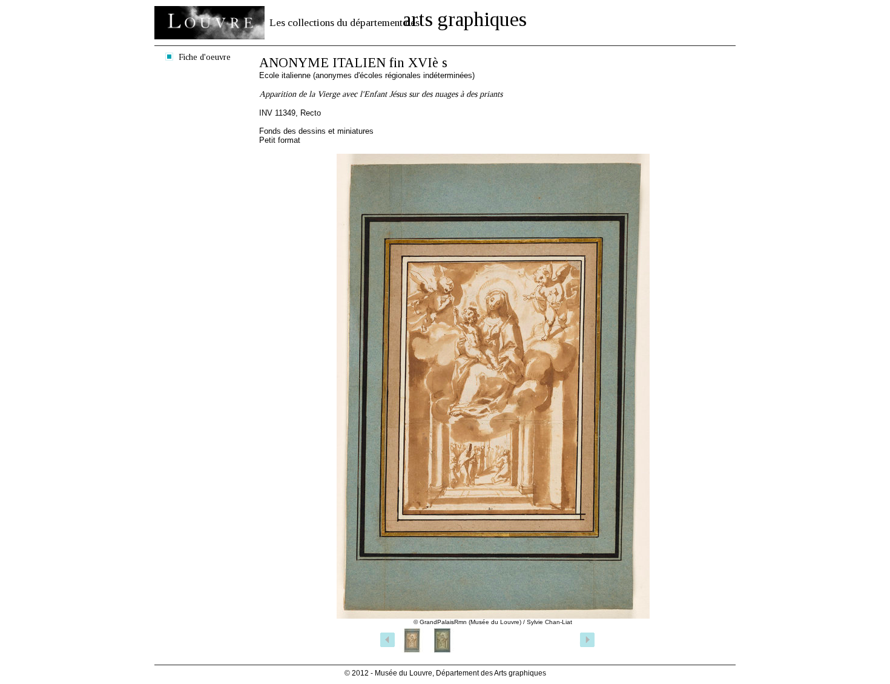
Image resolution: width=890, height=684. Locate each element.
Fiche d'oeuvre (205, 57)
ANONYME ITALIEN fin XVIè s (353, 62)
